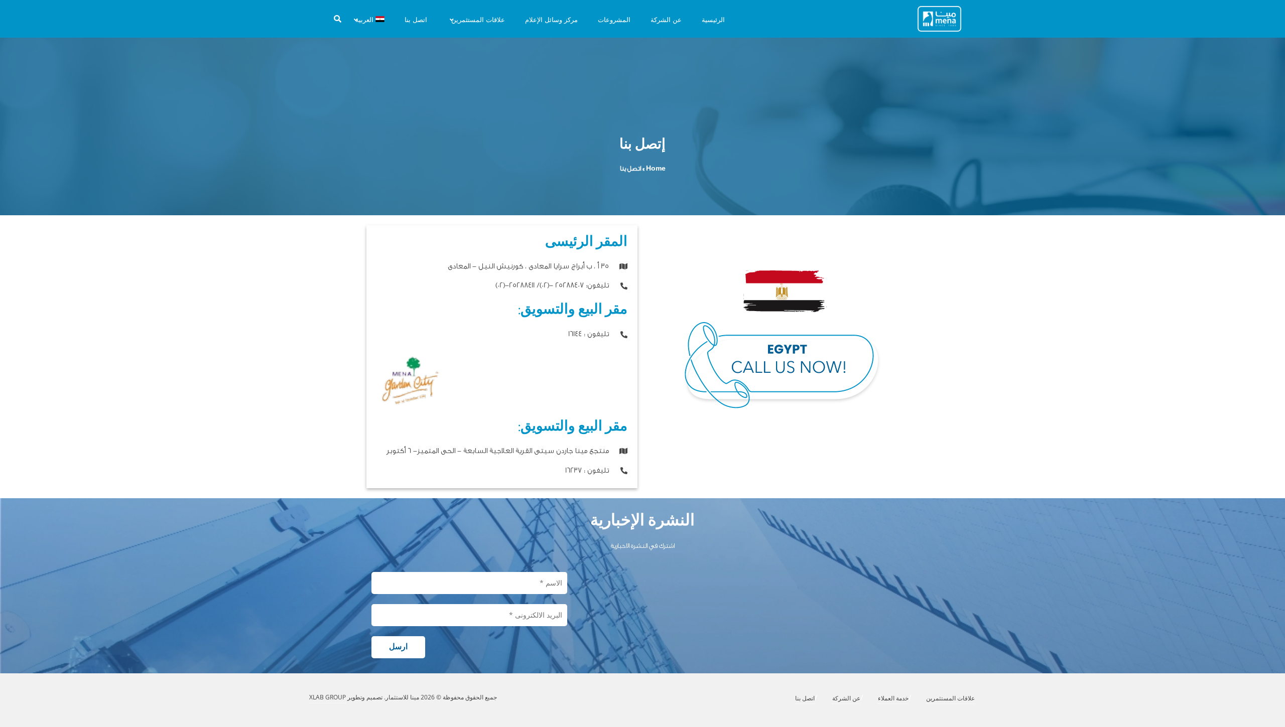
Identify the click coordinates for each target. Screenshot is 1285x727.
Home (656, 168)
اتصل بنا (805, 698)
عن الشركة (846, 698)
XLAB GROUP (327, 697)
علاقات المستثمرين (950, 698)
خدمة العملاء (893, 698)
